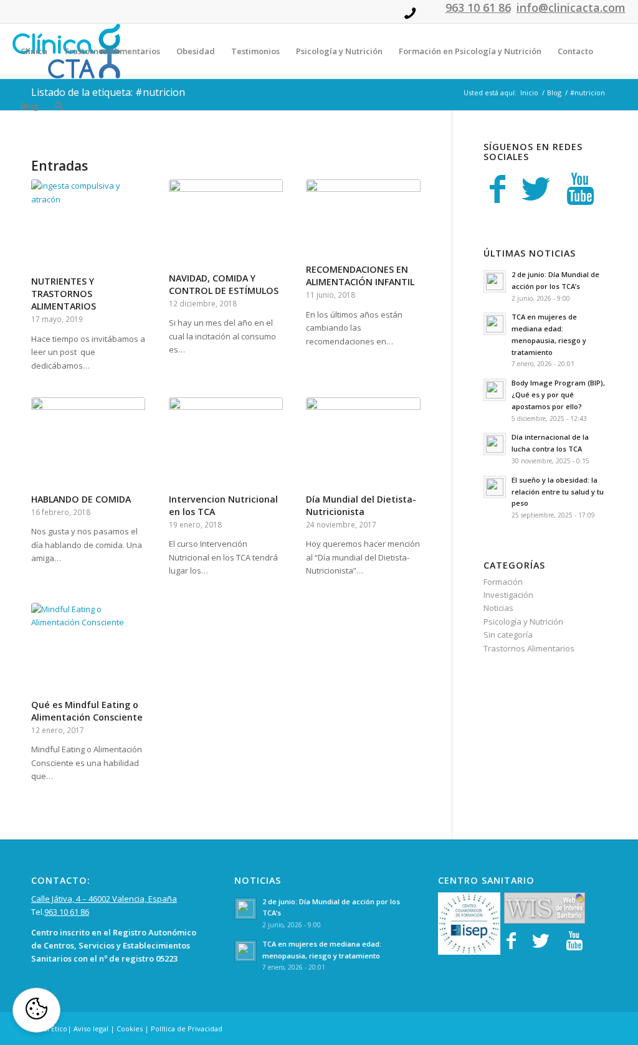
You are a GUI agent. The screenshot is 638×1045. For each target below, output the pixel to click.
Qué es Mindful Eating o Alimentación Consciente (87, 711)
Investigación (508, 594)
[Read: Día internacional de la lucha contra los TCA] (494, 444)
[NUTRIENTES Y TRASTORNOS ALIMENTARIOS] (88, 225)
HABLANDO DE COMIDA (81, 499)
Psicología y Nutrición (523, 621)
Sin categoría (508, 634)
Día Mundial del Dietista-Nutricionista (361, 505)
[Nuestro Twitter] (535, 188)
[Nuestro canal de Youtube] (580, 188)
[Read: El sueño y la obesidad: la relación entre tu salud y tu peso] (494, 487)
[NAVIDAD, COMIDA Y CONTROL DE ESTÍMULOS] (226, 223)
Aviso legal (91, 1028)
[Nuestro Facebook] (497, 188)
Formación (503, 581)
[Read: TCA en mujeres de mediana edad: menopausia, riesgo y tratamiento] (494, 324)
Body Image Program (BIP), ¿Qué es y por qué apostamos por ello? (558, 394)
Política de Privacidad (186, 1028)
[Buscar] (59, 105)
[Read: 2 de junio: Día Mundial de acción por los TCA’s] (494, 281)
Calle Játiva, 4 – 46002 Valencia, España (104, 898)
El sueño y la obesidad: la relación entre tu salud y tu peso (558, 491)
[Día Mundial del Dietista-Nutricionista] (363, 443)
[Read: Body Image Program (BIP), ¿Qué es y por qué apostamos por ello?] (494, 390)
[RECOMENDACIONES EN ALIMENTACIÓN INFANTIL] (363, 219)
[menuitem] (33, 51)
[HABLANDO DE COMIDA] (88, 443)
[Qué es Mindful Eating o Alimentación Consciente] (88, 649)
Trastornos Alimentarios (528, 648)
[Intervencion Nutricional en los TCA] (226, 443)
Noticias (498, 607)
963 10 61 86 (66, 911)
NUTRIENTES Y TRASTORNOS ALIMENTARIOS (63, 293)
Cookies (130, 1028)
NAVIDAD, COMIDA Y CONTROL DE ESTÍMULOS (224, 284)
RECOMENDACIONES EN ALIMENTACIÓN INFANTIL (360, 275)
